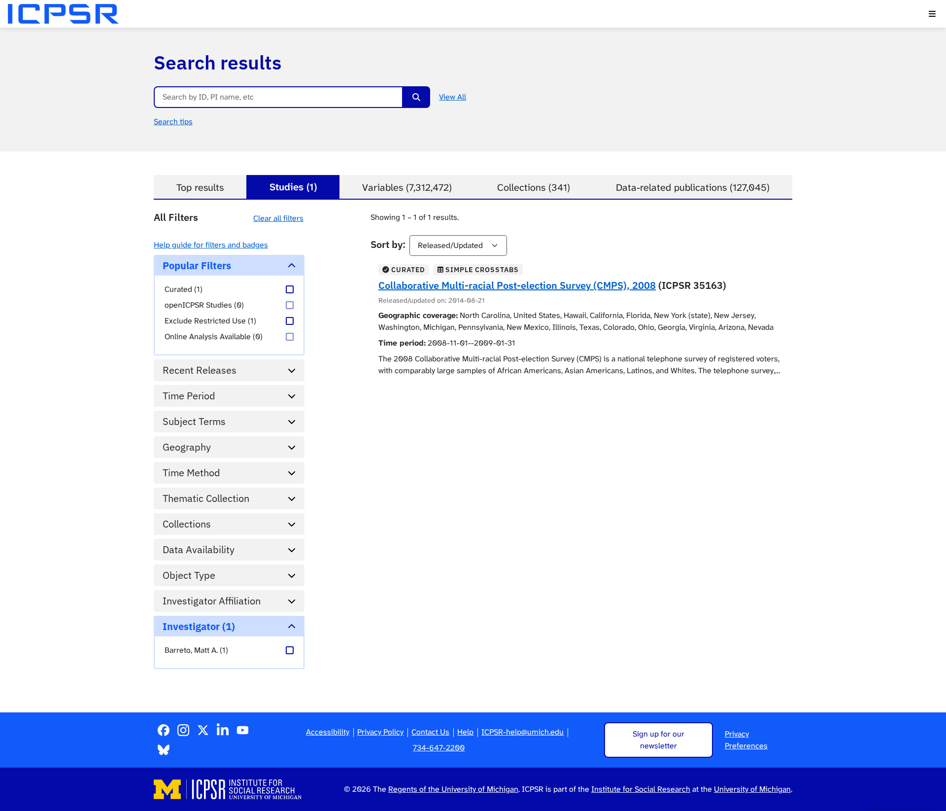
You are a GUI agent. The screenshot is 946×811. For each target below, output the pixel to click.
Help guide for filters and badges (211, 245)
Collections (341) (533, 187)
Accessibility (327, 732)
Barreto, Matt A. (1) (196, 650)
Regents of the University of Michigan (453, 789)
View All (452, 97)
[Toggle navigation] (932, 14)
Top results (200, 187)
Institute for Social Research (640, 789)
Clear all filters (278, 218)
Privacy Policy (380, 732)
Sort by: (388, 244)
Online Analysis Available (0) (214, 336)
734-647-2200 (439, 747)
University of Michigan (752, 789)
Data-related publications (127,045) (693, 187)
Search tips (173, 121)
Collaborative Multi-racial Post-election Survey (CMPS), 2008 (517, 285)
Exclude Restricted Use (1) (210, 321)
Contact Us (430, 732)
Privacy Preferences (746, 740)
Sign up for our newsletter (658, 740)
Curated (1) (184, 289)
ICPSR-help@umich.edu (522, 732)
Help (465, 732)
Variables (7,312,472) (407, 187)
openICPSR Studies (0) (204, 305)
